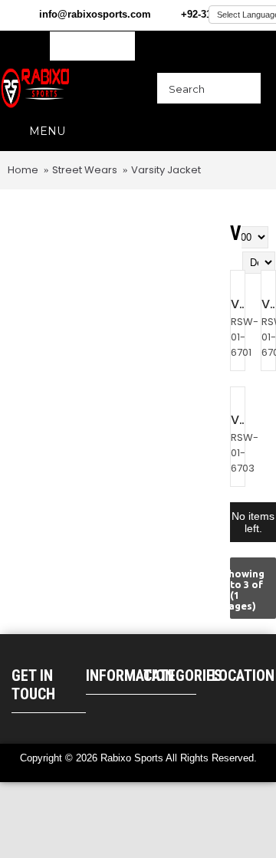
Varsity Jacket (166, 170)
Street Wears (84, 170)
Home (23, 170)
